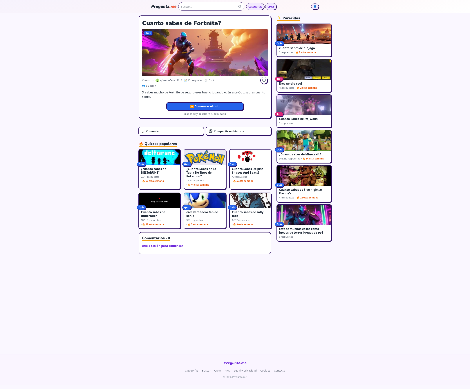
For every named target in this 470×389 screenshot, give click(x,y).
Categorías (255, 6)
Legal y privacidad (245, 370)
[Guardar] (264, 80)
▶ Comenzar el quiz (205, 106)
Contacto (279, 370)
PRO (227, 370)
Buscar (206, 370)
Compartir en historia (229, 131)
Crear (270, 6)
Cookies (265, 370)
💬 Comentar (151, 131)
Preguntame (235, 362)
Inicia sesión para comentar (162, 246)
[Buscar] (239, 6)
